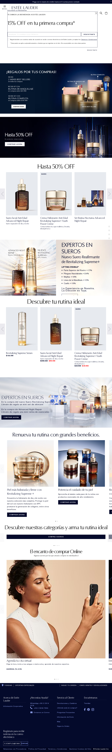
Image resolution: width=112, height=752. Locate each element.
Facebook (85, 709)
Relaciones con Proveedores (15, 749)
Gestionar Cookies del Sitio (80, 749)
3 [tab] (57, 545)
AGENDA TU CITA (14, 669)
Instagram (92, 709)
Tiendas (87, 703)
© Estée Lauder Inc (101, 749)
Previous (2, 193)
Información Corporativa (13, 706)
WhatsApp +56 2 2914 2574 (39, 703)
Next (109, 193)
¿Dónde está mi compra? (67, 708)
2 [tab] (57, 521)
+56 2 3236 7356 (41, 708)
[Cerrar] (96, 13)
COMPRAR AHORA (14, 144)
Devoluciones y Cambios (67, 703)
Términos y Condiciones (89, 39)
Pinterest (88, 709)
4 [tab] (58, 545)
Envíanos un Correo (42, 712)
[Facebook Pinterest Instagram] (95, 709)
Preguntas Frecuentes (66, 712)
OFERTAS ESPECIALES (24, 685)
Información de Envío (65, 717)
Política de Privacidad (37, 749)
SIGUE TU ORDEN (68, 685)
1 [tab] (55, 521)
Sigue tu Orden (63, 726)
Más (58, 722)
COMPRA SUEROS (56, 537)
